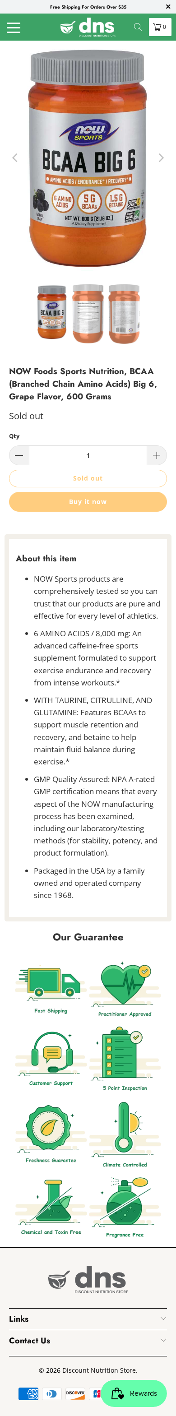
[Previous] (16, 158)
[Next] (160, 158)
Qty (14, 436)
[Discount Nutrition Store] (88, 27)
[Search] (138, 27)
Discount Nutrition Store (99, 1370)
